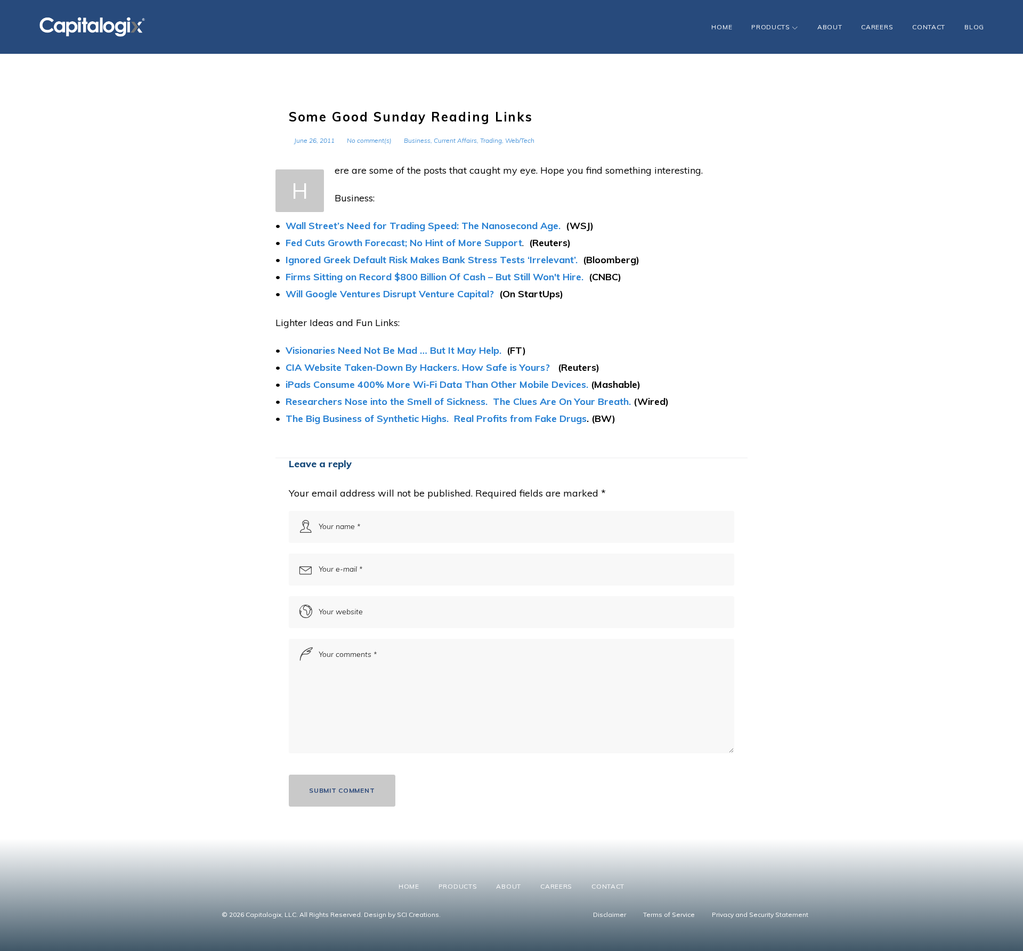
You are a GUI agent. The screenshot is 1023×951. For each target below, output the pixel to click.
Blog (974, 27)
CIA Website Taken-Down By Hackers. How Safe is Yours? (420, 367)
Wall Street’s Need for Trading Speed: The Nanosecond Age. (423, 226)
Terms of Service (669, 915)
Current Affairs (455, 140)
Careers (877, 27)
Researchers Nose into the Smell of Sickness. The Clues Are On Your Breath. (458, 401)
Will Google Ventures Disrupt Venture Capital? (390, 294)
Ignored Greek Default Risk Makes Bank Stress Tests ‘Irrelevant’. (432, 260)
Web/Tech (519, 140)
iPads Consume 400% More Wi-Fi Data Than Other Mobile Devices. (437, 384)
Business (417, 140)
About (829, 27)
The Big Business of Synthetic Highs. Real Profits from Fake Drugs (436, 418)
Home (721, 27)
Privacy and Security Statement (760, 915)
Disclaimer (609, 915)
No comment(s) (369, 140)
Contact (928, 27)
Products (770, 27)
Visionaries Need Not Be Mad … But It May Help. (393, 350)
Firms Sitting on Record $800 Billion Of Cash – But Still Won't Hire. (434, 277)
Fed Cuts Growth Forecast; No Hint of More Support (404, 243)
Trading (491, 140)
